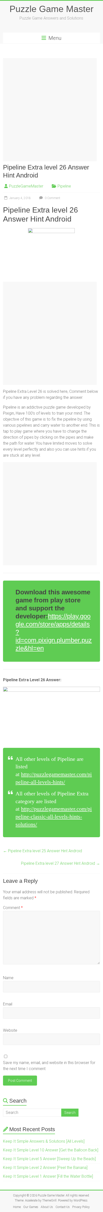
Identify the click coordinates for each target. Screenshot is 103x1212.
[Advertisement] (51, 109)
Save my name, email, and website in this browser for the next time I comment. (49, 1065)
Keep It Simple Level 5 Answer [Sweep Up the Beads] (49, 1158)
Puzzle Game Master (52, 9)
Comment (13, 907)
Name (8, 977)
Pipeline (64, 186)
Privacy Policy (81, 1207)
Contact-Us (63, 1207)
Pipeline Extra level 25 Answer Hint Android (42, 850)
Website (10, 1030)
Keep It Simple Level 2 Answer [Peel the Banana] (45, 1167)
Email (7, 1004)
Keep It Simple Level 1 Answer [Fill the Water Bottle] (48, 1176)
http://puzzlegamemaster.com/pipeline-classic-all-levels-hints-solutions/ (54, 816)
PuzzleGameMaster (26, 186)
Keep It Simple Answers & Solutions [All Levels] (43, 1141)
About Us (47, 1207)
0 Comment (52, 198)
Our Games (30, 1207)
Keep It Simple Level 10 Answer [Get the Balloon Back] (50, 1150)
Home (17, 1207)
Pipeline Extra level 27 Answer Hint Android (60, 863)
